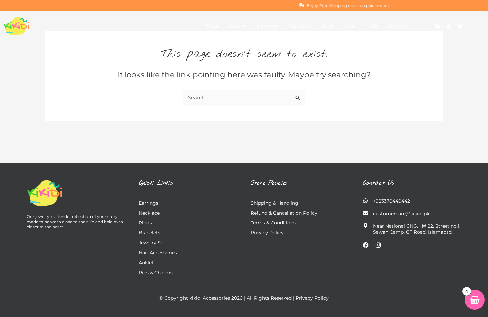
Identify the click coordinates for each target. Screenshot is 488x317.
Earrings (267, 26)
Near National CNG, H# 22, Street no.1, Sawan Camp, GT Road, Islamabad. (416, 229)
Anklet (146, 263)
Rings (328, 26)
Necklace (300, 26)
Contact (398, 26)
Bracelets (149, 233)
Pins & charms (156, 273)
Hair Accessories (158, 253)
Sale (349, 26)
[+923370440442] (365, 200)
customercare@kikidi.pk (401, 214)
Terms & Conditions (273, 223)
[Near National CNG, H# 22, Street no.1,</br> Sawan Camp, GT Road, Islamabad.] (365, 225)
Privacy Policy (267, 233)
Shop (234, 26)
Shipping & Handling (274, 203)
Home (212, 26)
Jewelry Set (152, 243)
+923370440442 (391, 201)
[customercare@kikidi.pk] (365, 213)
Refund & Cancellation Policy (284, 213)
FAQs (371, 26)
